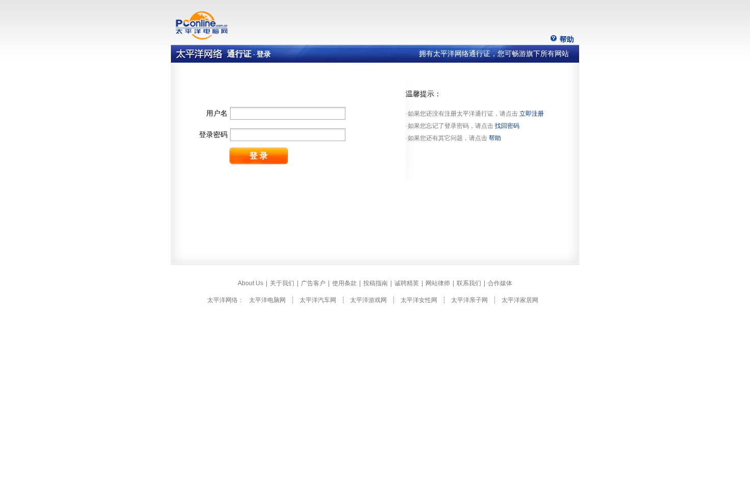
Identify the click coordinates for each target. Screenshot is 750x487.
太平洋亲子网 (469, 300)
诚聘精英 (406, 283)
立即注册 (531, 113)
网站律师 (438, 283)
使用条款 (344, 283)
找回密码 (507, 125)
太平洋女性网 (419, 300)
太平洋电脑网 (267, 300)
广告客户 (313, 283)
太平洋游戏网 (368, 300)
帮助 (567, 39)
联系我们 (469, 283)
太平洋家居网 (520, 300)
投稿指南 (375, 283)
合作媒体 (500, 283)
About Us (250, 283)
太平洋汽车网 (317, 300)
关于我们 (282, 283)
